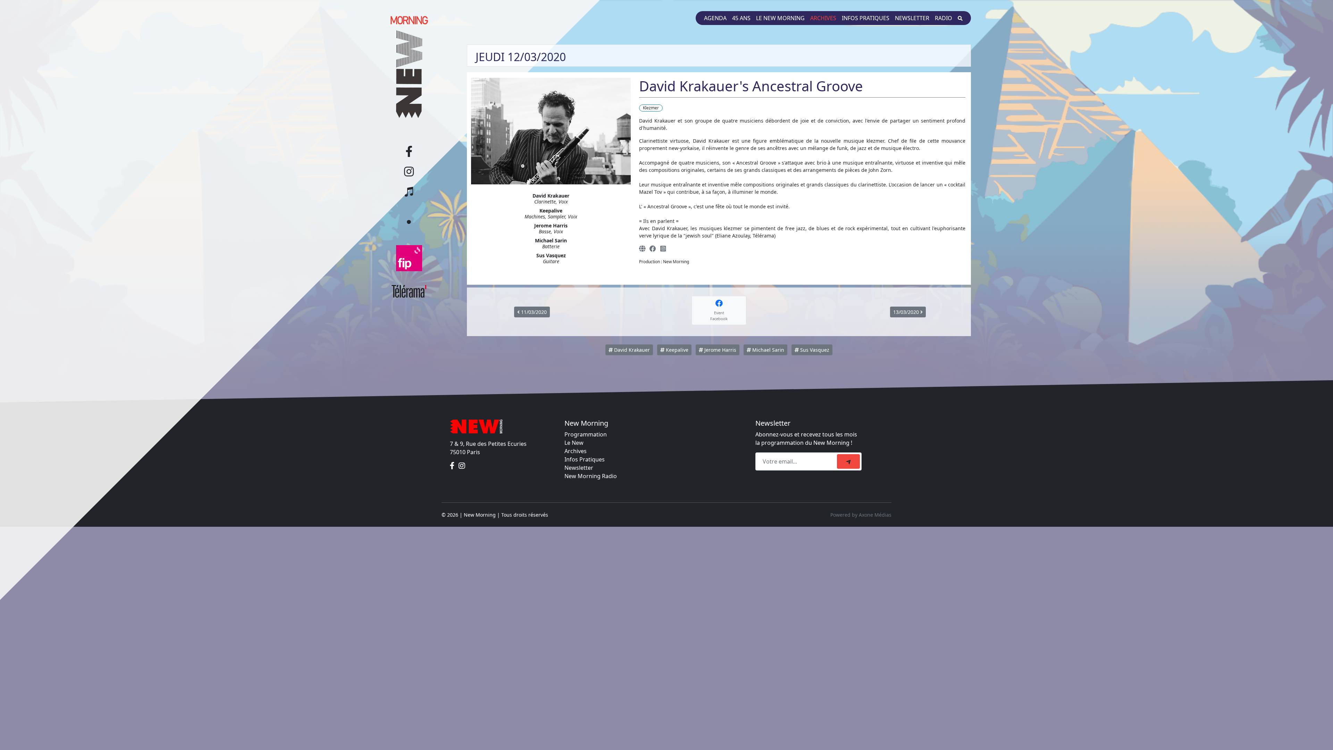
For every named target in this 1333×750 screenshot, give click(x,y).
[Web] (642, 248)
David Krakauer (631, 350)
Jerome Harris (719, 350)
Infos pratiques (865, 18)
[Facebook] (652, 248)
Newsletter (912, 18)
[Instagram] (663, 248)
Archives (823, 18)
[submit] (848, 461)
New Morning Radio (590, 476)
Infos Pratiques (584, 459)
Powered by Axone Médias (860, 514)
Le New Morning (780, 18)
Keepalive (676, 350)
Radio (943, 18)
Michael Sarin (767, 350)
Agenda (715, 18)
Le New (574, 443)
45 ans (741, 18)
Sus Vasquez (814, 350)
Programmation (585, 434)
